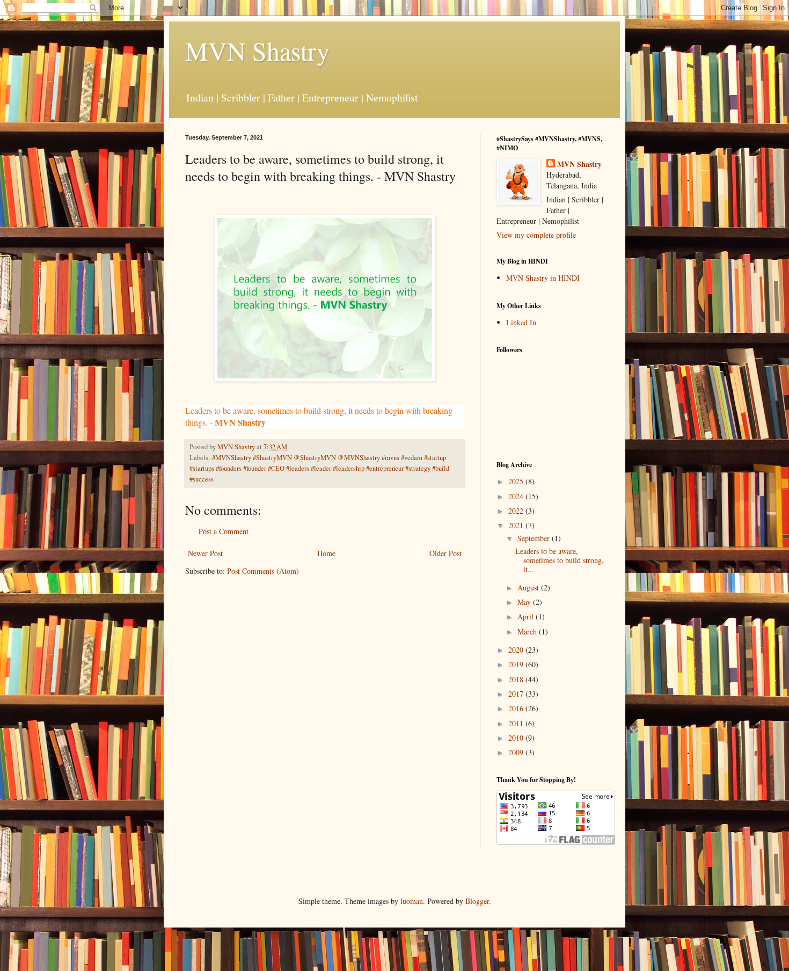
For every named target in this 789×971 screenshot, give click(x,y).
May (525, 602)
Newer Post (205, 553)
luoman (411, 901)
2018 (516, 679)
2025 (516, 481)
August (529, 587)
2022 (516, 511)
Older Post (445, 553)
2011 (516, 723)
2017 (516, 694)
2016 (516, 708)
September (534, 538)
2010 (516, 738)
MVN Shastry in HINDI (543, 278)
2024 (516, 496)
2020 (516, 650)
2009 (516, 752)
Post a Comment (224, 531)
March (528, 631)
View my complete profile (536, 235)
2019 (516, 664)
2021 (516, 525)
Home (326, 553)
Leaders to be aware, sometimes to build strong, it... (559, 560)
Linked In (521, 322)
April (526, 616)
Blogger (477, 901)
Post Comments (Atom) (263, 571)
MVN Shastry (257, 50)
